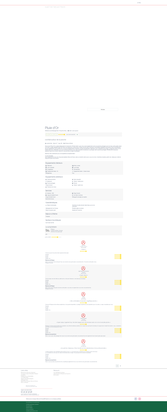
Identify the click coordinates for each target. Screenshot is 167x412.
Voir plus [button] (103, 109)
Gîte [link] (51, 6)
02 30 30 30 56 (26, 392)
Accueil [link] (47, 6)
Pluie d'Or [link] (63, 6)
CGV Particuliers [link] (24, 377)
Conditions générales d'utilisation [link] (32, 404)
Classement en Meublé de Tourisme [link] (61, 373)
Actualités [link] (23, 375)
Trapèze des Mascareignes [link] (27, 378)
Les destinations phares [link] (59, 372)
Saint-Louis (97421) (73, 130)
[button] (139, 2)
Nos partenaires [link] (29, 405)
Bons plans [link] (56, 375)
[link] (47, 134)
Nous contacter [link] (24, 382)
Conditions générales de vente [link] (32, 410)
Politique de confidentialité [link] (27, 376)
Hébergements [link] (24, 380)
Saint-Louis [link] (56, 6)
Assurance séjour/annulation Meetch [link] (29, 373)
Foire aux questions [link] (30, 409)
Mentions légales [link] (29, 407)
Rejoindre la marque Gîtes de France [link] (29, 381)
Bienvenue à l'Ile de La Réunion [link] (28, 372)
